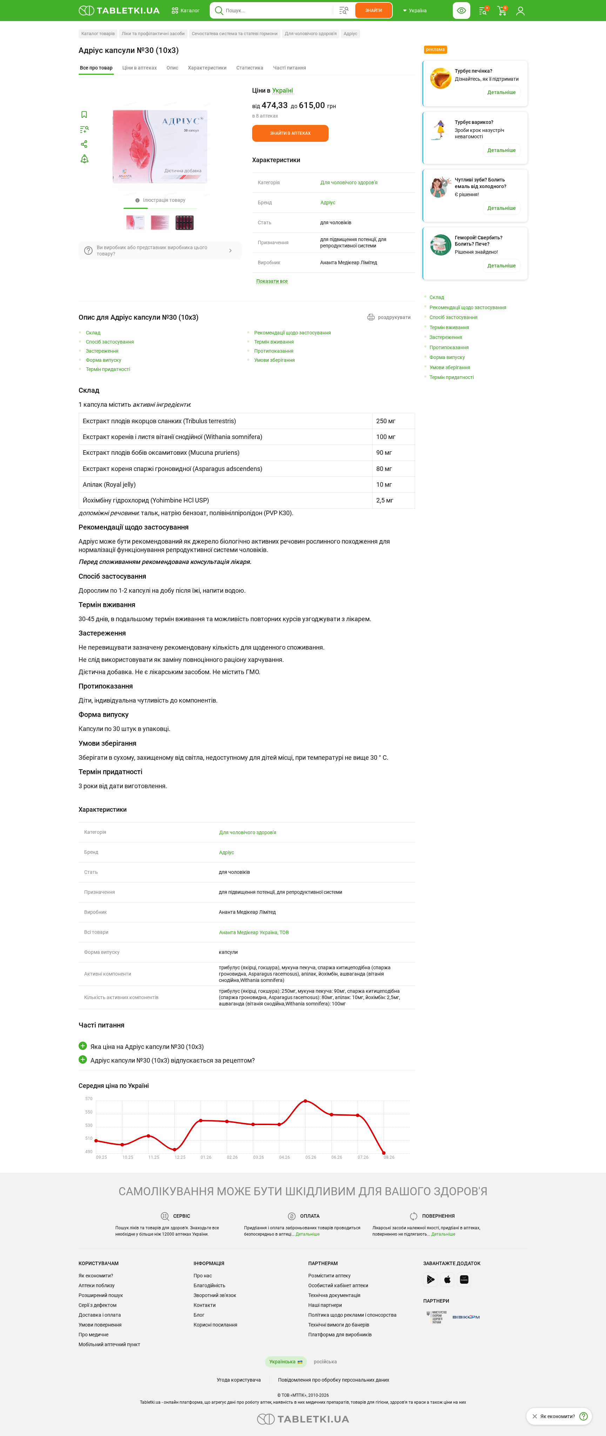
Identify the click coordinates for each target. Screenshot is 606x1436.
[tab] (96, 68)
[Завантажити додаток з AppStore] (447, 1279)
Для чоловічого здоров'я (311, 33)
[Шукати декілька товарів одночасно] (344, 10)
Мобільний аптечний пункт (109, 1344)
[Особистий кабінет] (520, 11)
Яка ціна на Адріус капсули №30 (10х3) (147, 1046)
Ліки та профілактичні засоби (153, 33)
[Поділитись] (84, 144)
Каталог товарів (98, 33)
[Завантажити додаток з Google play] (430, 1279)
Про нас (203, 1275)
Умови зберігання (274, 360)
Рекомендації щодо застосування (292, 333)
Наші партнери (325, 1305)
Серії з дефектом (97, 1305)
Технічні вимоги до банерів (338, 1325)
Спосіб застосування (110, 342)
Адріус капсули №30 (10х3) (129, 50)
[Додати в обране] (84, 114)
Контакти (205, 1305)
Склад (93, 333)
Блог (199, 1315)
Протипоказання (274, 351)
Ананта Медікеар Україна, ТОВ (254, 932)
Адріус (350, 33)
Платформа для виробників (340, 1334)
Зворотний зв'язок (215, 1295)
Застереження (102, 351)
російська (325, 1361)
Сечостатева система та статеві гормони (235, 33)
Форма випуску (103, 360)
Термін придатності (108, 369)
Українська (282, 1361)
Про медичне (93, 1334)
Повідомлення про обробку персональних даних (333, 1380)
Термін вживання (274, 342)
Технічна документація (334, 1295)
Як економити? (96, 1275)
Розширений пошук (101, 1295)
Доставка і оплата (100, 1315)
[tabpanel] (247, 451)
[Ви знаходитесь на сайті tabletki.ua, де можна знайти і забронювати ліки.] (119, 10)
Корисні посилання (215, 1325)
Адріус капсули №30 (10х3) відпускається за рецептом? (172, 1060)
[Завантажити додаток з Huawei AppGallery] (464, 1279)
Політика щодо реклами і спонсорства (352, 1315)
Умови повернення (100, 1325)
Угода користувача (239, 1380)
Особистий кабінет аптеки (338, 1285)
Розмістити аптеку (329, 1275)
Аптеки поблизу (97, 1285)
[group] (333, 102)
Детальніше (307, 1234)
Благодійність (209, 1285)
